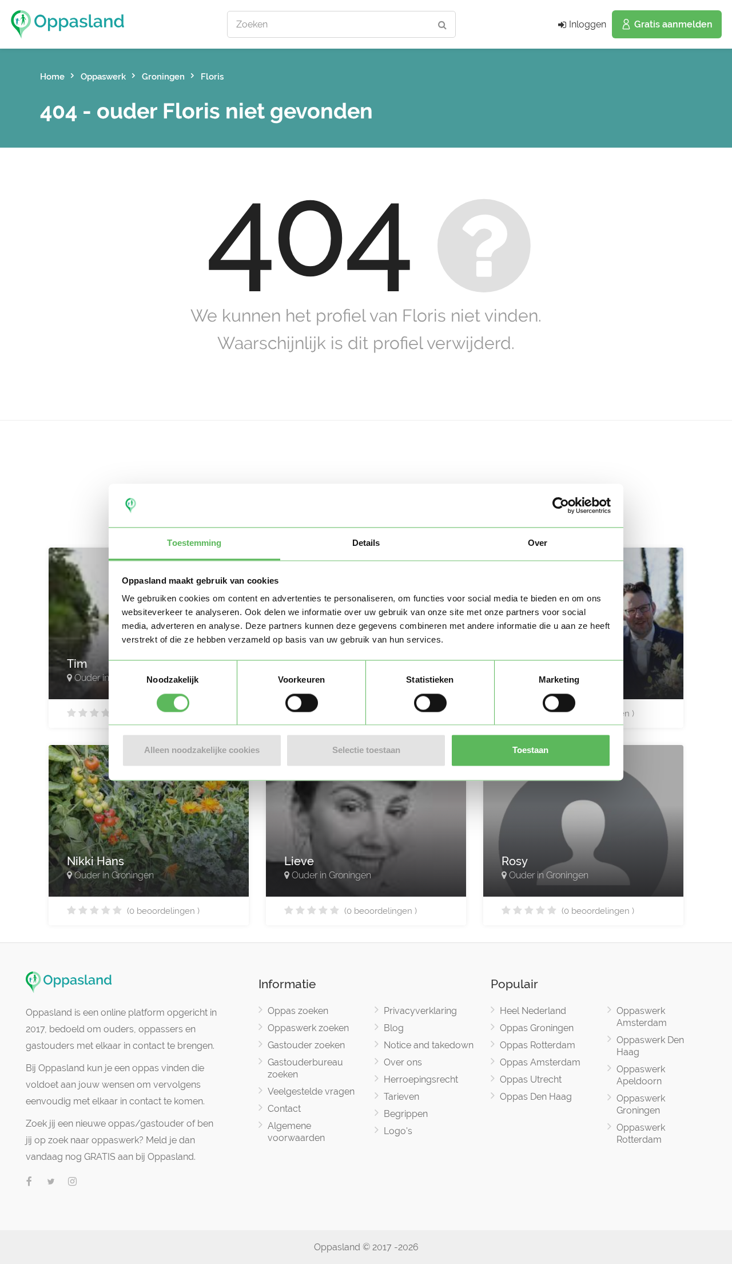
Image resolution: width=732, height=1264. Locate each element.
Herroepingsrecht (421, 1079)
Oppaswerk (103, 77)
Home (52, 77)
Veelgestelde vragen (311, 1091)
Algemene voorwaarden (296, 1131)
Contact (284, 1108)
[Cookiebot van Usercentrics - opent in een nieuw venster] (561, 505)
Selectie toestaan (366, 750)
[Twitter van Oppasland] (51, 1182)
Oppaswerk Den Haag (650, 1046)
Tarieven (401, 1096)
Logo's (398, 1131)
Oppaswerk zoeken (308, 1028)
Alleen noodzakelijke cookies (202, 750)
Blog (394, 1028)
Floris (212, 77)
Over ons (403, 1062)
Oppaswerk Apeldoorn (640, 1075)
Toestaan (530, 750)
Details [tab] (366, 543)
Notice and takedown (429, 1045)
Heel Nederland (533, 1010)
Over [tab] (537, 543)
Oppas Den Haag (536, 1096)
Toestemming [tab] (194, 543)
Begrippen (406, 1113)
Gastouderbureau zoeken (305, 1068)
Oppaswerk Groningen (640, 1104)
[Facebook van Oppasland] (29, 1182)
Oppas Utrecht (531, 1079)
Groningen (163, 77)
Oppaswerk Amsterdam (641, 1016)
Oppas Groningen (537, 1028)
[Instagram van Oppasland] (72, 1182)
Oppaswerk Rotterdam (640, 1133)
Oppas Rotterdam (537, 1045)
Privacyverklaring (420, 1010)
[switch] (301, 703)
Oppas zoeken (298, 1010)
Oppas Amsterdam (540, 1062)
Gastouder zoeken (306, 1045)
